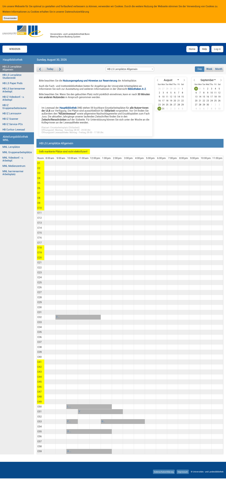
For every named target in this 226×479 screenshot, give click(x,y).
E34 (40, 327)
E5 (39, 183)
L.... (69, 406)
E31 (40, 312)
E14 (40, 227)
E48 (40, 396)
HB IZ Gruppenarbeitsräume (14, 107)
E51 (40, 411)
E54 (40, 426)
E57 (40, 441)
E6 (39, 188)
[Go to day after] (60, 69)
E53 (40, 421)
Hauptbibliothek (68, 107)
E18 (40, 247)
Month (218, 69)
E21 (40, 262)
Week (209, 69)
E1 (39, 163)
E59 (40, 451)
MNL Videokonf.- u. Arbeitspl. (13, 159)
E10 (40, 207)
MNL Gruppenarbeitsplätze (17, 152)
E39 (40, 352)
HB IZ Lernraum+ (11, 113)
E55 (40, 431)
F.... (57, 317)
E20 (40, 257)
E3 (39, 173)
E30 (40, 307)
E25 (40, 282)
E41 (40, 362)
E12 (40, 217)
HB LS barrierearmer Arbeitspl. (13, 90)
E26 (40, 287)
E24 (40, 277)
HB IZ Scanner (10, 118)
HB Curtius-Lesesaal (13, 129)
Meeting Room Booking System (65, 36)
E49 (40, 401)
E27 (40, 292)
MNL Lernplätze (11, 146)
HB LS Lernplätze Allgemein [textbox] (122, 69)
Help (204, 49)
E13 (40, 222)
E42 (40, 366)
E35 (40, 332)
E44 (40, 376)
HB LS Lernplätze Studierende (11, 76)
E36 (40, 337)
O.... (69, 431)
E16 (40, 237)
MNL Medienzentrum (13, 166)
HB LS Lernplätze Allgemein (11, 68)
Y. (79, 411)
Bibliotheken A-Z (137, 88)
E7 (39, 193)
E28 (40, 297)
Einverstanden (10, 18)
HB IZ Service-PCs (12, 124)
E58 (40, 446)
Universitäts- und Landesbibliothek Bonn (70, 34)
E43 (40, 371)
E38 (40, 347)
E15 (40, 232)
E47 (40, 391)
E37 (40, 342)
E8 (39, 197)
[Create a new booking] (49, 163)
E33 (40, 322)
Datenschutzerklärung (77, 11)
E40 (40, 356)
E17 (40, 242)
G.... (69, 451)
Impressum (183, 472)
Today (50, 69)
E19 (40, 252)
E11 (40, 212)
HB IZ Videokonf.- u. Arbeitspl (13, 98)
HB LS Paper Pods (12, 83)
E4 (39, 178)
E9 (39, 203)
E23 (40, 272)
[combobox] (130, 69)
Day (200, 69)
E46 (40, 386)
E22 (40, 267)
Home (192, 49)
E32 (40, 317)
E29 (40, 302)
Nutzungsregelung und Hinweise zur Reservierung (90, 80)
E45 (40, 381)
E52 (40, 416)
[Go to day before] (40, 69)
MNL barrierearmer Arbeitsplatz (13, 173)
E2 (39, 168)
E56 (40, 436)
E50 (40, 406)
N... (103, 421)
